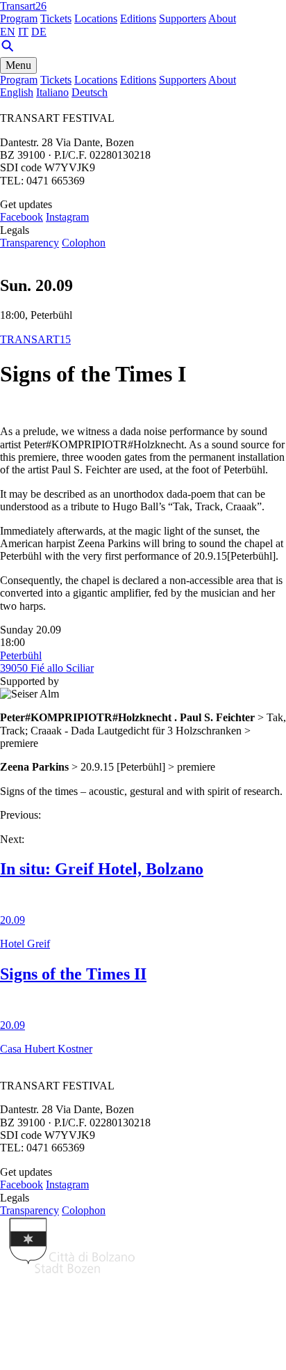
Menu (18, 65)
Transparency (29, 243)
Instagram (67, 217)
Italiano (52, 92)
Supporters (182, 18)
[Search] (7, 50)
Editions (138, 18)
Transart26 (23, 6)
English (16, 92)
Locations (95, 18)
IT (23, 32)
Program (18, 18)
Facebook (21, 217)
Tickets (56, 18)
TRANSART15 (35, 339)
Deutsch (90, 92)
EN (7, 32)
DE (39, 32)
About (222, 18)
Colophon (84, 243)
